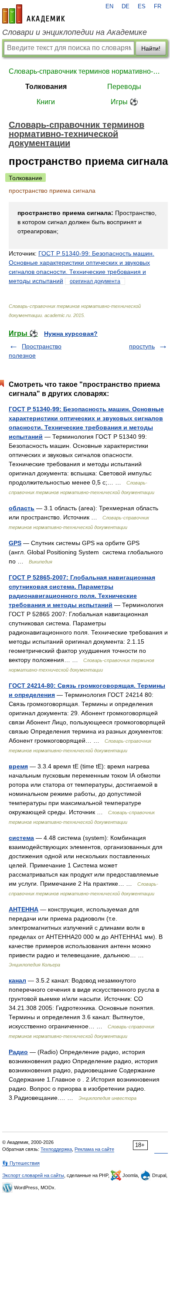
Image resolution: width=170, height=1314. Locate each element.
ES (142, 6)
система (21, 837)
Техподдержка (56, 1149)
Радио (18, 1051)
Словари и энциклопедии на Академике (74, 32)
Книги (46, 102)
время (18, 766)
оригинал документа (95, 281)
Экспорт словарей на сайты (33, 1175)
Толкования (46, 86)
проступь (142, 346)
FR (157, 6)
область (21, 508)
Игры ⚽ (124, 102)
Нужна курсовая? (71, 333)
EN (109, 6)
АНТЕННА (23, 909)
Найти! (150, 48)
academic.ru (33, 14)
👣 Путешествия (21, 1163)
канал (17, 980)
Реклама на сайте (94, 1149)
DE (125, 6)
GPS (15, 542)
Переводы (124, 86)
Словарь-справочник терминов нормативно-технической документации (85, 71)
